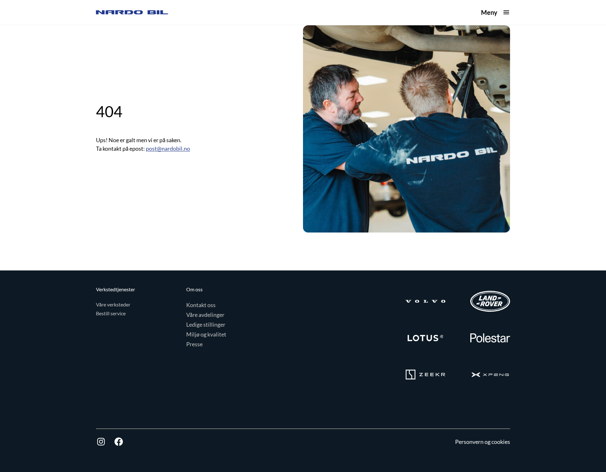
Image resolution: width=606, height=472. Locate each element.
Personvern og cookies (482, 441)
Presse (194, 344)
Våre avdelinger (205, 314)
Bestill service (111, 313)
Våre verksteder (113, 304)
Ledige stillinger (205, 324)
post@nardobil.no (168, 148)
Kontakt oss (201, 304)
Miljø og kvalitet (206, 334)
